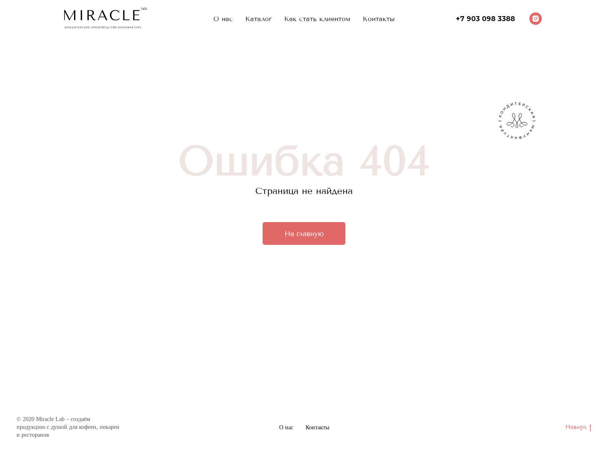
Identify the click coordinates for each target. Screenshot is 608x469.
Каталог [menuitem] (258, 19)
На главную (304, 234)
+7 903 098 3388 (485, 19)
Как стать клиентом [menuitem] (317, 19)
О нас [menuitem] (223, 19)
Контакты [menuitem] (379, 19)
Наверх (575, 427)
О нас (286, 427)
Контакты (317, 427)
